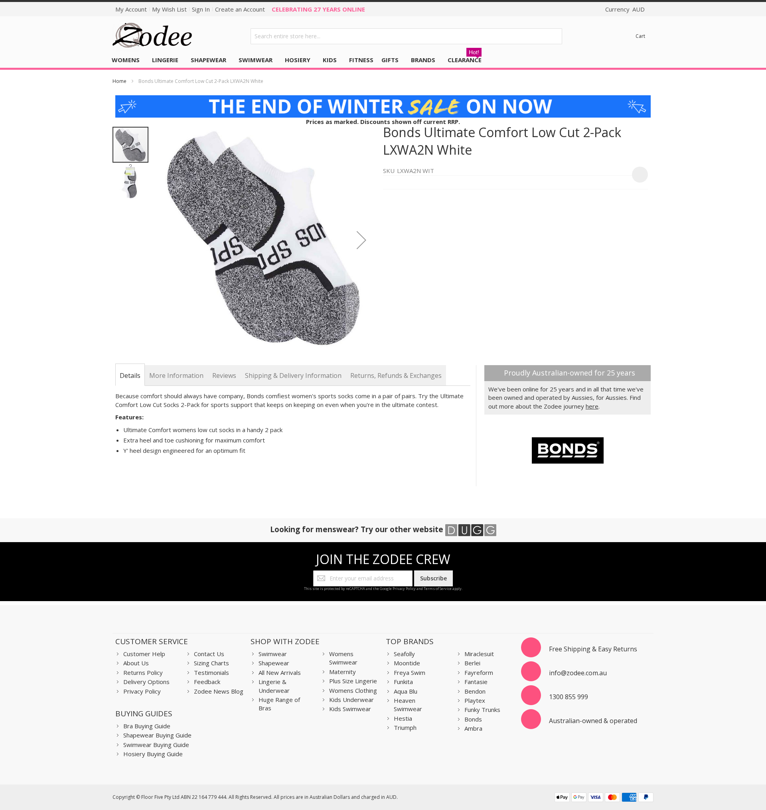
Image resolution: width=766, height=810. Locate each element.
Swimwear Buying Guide (156, 745)
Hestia (403, 718)
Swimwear (273, 654)
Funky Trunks (482, 710)
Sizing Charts (211, 663)
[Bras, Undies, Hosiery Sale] (383, 99)
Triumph (405, 727)
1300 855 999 (568, 696)
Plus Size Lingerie (353, 681)
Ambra (473, 728)
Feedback (207, 682)
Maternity (342, 672)
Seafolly (404, 654)
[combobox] (407, 36)
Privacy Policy (404, 588)
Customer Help (144, 654)
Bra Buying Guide (146, 726)
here (592, 406)
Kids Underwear (351, 700)
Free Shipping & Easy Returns (593, 649)
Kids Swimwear (350, 709)
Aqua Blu (405, 691)
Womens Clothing (353, 690)
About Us (136, 663)
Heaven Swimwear (408, 704)
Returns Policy (143, 672)
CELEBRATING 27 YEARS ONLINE (318, 9)
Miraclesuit (479, 654)
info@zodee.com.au (578, 672)
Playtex (474, 700)
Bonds (473, 719)
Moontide (407, 663)
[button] (361, 240)
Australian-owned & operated (593, 720)
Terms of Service (438, 588)
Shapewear (274, 663)
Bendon (475, 691)
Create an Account (240, 9)
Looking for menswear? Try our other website (357, 529)
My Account (131, 9)
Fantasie (476, 682)
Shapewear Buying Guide (157, 735)
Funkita (403, 682)
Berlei (472, 663)
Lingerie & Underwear (274, 686)
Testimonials (211, 672)
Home (119, 81)
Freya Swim (409, 672)
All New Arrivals (280, 672)
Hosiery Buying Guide (153, 754)
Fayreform (478, 672)
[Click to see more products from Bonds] (567, 450)
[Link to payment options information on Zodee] (604, 798)
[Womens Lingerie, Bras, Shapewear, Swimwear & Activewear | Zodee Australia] (152, 36)
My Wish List (169, 9)
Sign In (201, 9)
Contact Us (209, 654)
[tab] (130, 375)
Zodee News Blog (218, 691)
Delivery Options (146, 682)
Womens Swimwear (343, 658)
